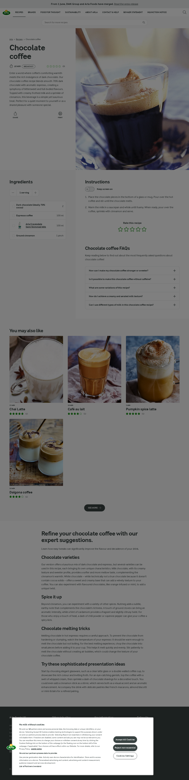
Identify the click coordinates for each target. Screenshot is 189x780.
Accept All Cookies (125, 739)
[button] (11, 748)
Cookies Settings (125, 755)
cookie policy (36, 749)
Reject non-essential (125, 747)
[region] (83, 746)
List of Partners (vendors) (30, 766)
